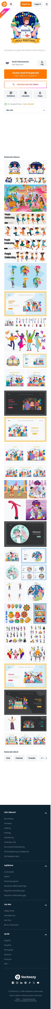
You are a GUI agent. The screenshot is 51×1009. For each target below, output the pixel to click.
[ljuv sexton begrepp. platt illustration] (25, 466)
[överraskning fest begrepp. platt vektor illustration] (25, 318)
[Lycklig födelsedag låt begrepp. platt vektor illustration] (14, 420)
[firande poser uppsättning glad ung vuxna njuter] (14, 731)
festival (19, 976)
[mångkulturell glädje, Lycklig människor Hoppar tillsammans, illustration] (25, 271)
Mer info (9, 108)
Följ (42, 64)
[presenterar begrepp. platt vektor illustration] (25, 492)
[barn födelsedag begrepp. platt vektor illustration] (14, 442)
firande (31, 976)
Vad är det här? (28, 104)
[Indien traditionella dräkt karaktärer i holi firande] (25, 291)
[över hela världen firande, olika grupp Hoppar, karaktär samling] (25, 234)
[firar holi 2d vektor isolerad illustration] (13, 387)
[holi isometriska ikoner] (13, 817)
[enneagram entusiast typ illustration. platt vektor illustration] (25, 640)
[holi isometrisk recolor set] (30, 795)
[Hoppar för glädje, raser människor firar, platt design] (20, 195)
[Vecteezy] (4, 4)
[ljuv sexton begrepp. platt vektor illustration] (14, 538)
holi (8, 976)
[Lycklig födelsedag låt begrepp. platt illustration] (16, 402)
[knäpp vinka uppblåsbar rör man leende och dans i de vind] (34, 594)
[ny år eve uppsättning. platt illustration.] (17, 679)
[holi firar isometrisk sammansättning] (13, 855)
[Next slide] (40, 976)
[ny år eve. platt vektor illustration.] (14, 753)
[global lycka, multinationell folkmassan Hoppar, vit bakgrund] (25, 246)
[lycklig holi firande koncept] (25, 213)
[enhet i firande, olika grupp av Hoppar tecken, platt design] (25, 259)
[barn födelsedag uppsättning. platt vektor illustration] (25, 556)
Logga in (37, 4)
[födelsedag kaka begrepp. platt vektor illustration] (25, 903)
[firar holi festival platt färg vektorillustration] (15, 574)
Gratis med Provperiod (25, 74)
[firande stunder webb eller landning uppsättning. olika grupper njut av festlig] (17, 712)
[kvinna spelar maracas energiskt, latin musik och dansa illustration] (12, 925)
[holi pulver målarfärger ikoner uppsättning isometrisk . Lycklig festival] (20, 348)
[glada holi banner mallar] (11, 796)
